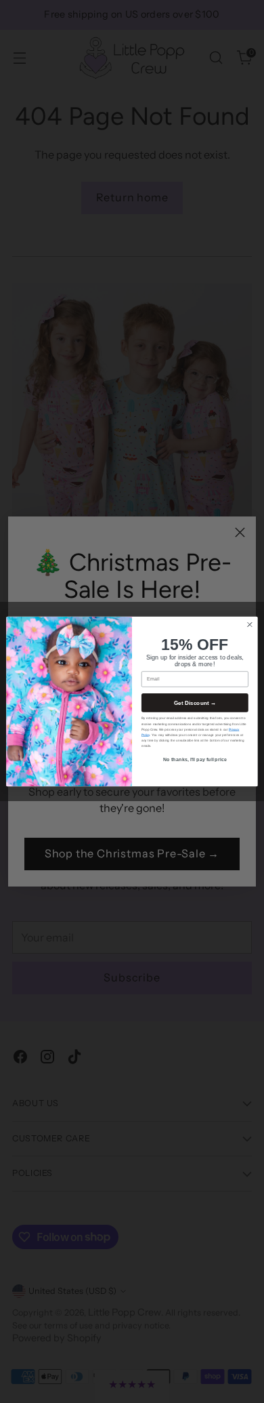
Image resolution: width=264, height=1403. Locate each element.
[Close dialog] (249, 624)
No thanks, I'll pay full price (195, 759)
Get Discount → (195, 702)
